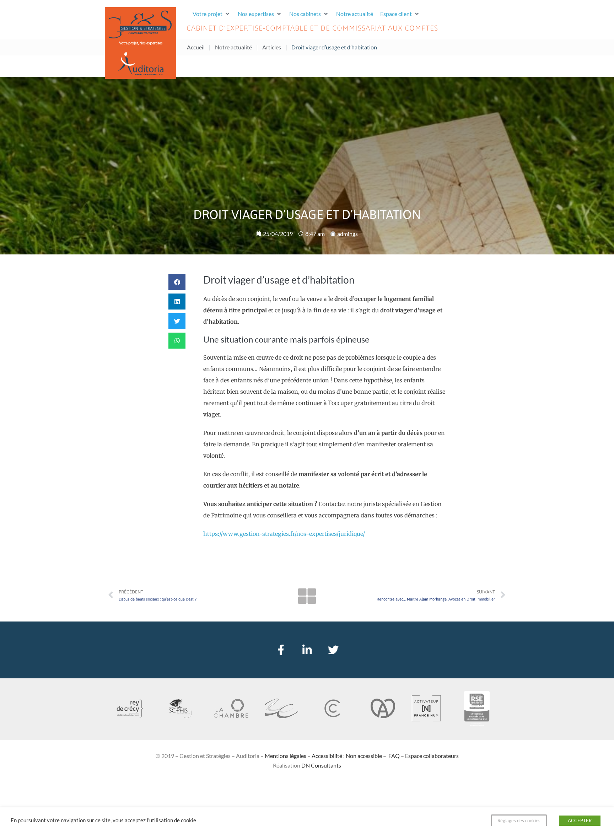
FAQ (394, 755)
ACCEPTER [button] (580, 820)
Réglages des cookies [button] (518, 820)
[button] (211, 13)
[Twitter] (333, 650)
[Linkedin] (307, 650)
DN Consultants (321, 765)
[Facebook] (280, 650)
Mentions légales (285, 755)
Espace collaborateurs (432, 755)
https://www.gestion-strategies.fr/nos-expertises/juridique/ (284, 533)
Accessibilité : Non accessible (347, 755)
